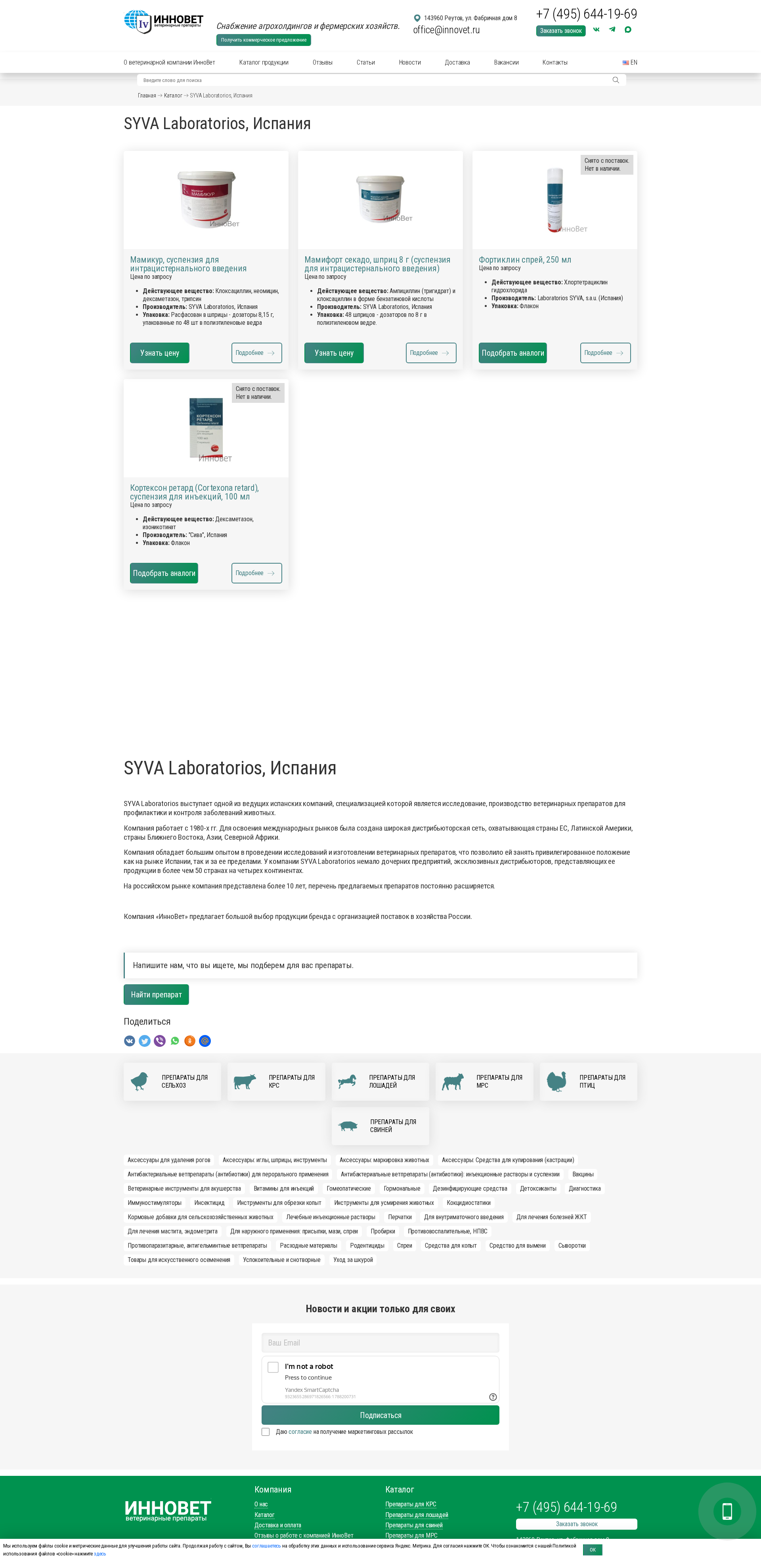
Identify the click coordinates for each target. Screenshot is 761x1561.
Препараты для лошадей (416, 1515)
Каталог (173, 95)
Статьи (366, 62)
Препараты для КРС (410, 1504)
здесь (100, 1554)
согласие (300, 1431)
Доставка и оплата (277, 1525)
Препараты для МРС (411, 1535)
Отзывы (323, 62)
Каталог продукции (264, 62)
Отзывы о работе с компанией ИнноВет (303, 1535)
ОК (593, 1550)
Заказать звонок (561, 30)
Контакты (555, 62)
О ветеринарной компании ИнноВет (169, 62)
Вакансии (506, 62)
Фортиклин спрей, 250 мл (525, 259)
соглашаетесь (266, 1546)
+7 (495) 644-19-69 (586, 14)
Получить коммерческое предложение (263, 40)
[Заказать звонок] (727, 1511)
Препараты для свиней (414, 1525)
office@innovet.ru (446, 30)
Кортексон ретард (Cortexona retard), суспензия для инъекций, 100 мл (194, 492)
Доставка (457, 62)
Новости (410, 62)
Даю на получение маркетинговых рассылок (344, 1431)
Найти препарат (156, 994)
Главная (147, 95)
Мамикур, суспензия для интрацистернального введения (188, 264)
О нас (261, 1504)
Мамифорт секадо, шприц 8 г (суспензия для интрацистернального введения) (377, 264)
